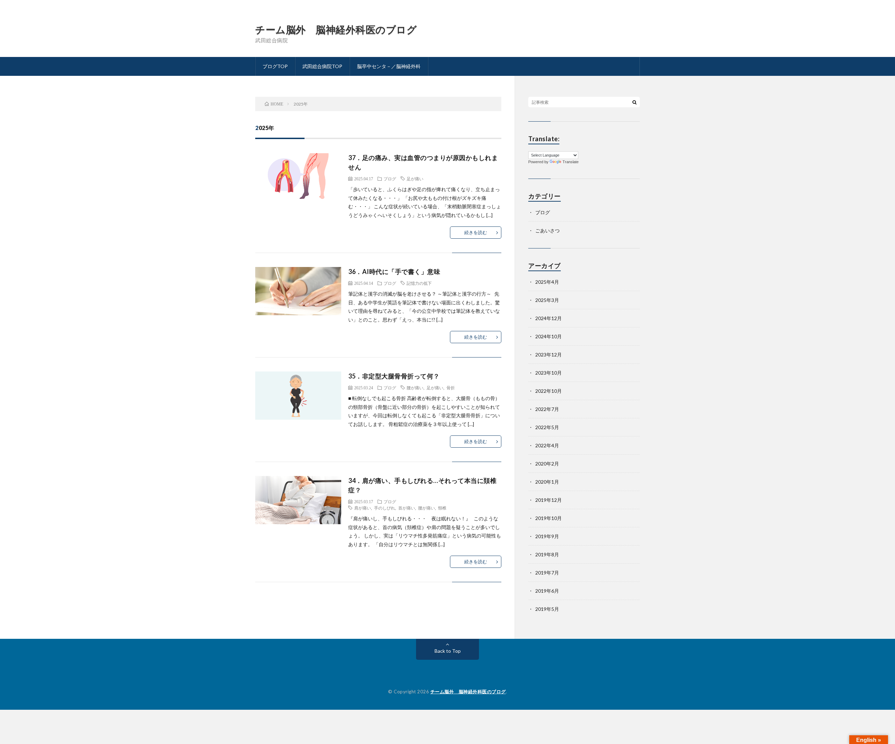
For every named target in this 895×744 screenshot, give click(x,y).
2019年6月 (547, 591)
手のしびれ (384, 508)
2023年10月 (548, 373)
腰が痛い (415, 387)
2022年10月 (548, 391)
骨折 (450, 387)
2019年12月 (548, 500)
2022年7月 (547, 409)
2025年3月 (547, 300)
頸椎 (442, 508)
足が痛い (415, 178)
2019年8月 (547, 554)
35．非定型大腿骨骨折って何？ (394, 376)
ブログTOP (275, 66)
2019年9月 (547, 536)
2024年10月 (548, 336)
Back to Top (448, 651)
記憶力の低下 (419, 283)
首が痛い (406, 508)
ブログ (390, 178)
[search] (634, 102)
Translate (571, 162)
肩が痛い (362, 508)
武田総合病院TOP (322, 66)
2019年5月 (547, 609)
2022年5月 (547, 427)
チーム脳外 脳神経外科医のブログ (336, 29)
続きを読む (475, 232)
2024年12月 (548, 318)
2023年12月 (548, 354)
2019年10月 (548, 518)
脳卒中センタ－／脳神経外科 (389, 66)
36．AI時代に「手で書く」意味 (394, 271)
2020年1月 (547, 482)
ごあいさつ (547, 230)
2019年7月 (547, 573)
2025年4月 (547, 282)
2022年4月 (547, 445)
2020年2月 (547, 464)
